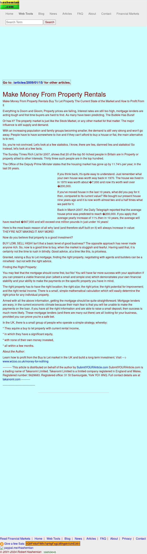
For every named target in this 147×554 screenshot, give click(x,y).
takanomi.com (11, 379)
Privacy (127, 538)
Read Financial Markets (15, 538)
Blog (41, 13)
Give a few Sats (14, 543)
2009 (30, 82)
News (53, 13)
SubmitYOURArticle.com (92, 367)
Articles (67, 13)
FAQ (80, 13)
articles (19, 82)
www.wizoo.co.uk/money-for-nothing (25, 361)
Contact (106, 13)
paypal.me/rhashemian (18, 548)
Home (9, 13)
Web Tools (26, 13)
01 (36, 82)
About (92, 13)
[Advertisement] (73, 55)
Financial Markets (128, 13)
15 (40, 82)
